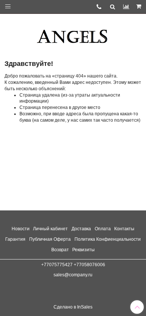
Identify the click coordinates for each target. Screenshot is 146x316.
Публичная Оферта (50, 239)
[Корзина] (139, 6)
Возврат (60, 249)
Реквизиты (83, 249)
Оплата (103, 228)
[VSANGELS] (73, 33)
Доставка (81, 228)
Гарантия (15, 239)
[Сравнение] (126, 6)
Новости (21, 228)
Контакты (124, 228)
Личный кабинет (50, 228)
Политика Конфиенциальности (107, 239)
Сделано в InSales (73, 307)
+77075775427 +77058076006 (73, 264)
